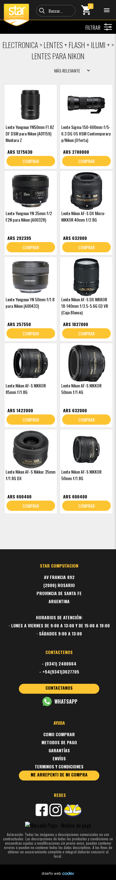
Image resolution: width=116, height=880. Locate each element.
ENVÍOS (59, 758)
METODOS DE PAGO (59, 742)
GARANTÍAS (59, 750)
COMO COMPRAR (59, 734)
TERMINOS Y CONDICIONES (59, 766)
